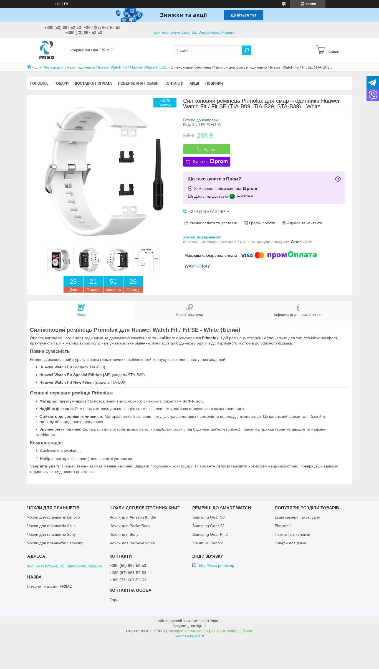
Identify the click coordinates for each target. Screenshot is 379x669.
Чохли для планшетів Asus (51, 526)
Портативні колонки (292, 534)
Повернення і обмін (138, 83)
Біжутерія (283, 526)
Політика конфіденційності (232, 631)
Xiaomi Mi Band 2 (207, 543)
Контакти (174, 83)
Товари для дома (290, 543)
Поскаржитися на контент (188, 631)
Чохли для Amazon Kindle (133, 517)
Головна (39, 83)
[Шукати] (246, 50)
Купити (210, 149)
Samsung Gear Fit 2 (210, 534)
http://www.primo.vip (216, 565)
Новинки (214, 83)
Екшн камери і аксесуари (297, 517)
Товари (61, 83)
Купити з (200, 161)
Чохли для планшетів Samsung (55, 543)
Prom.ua (216, 621)
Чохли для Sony (124, 534)
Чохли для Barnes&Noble (132, 543)
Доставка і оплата (93, 83)
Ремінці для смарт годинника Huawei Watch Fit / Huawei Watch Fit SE (104, 67)
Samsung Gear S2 (208, 526)
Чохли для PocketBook (130, 526)
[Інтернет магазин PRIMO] (46, 50)
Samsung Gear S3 (208, 517)
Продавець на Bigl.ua (189, 626)
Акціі (194, 83)
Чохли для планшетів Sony (51, 534)
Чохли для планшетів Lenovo (53, 517)
